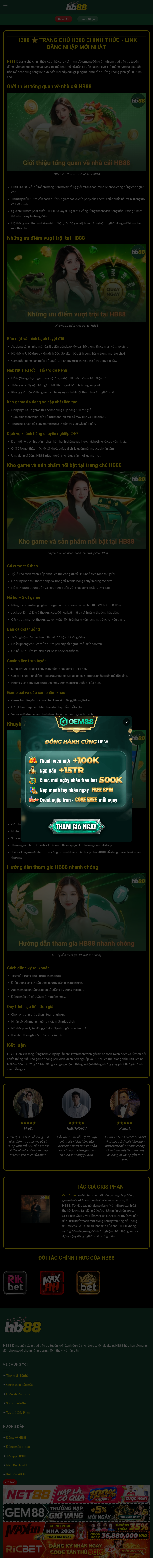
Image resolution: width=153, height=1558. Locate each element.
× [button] (126, 722)
